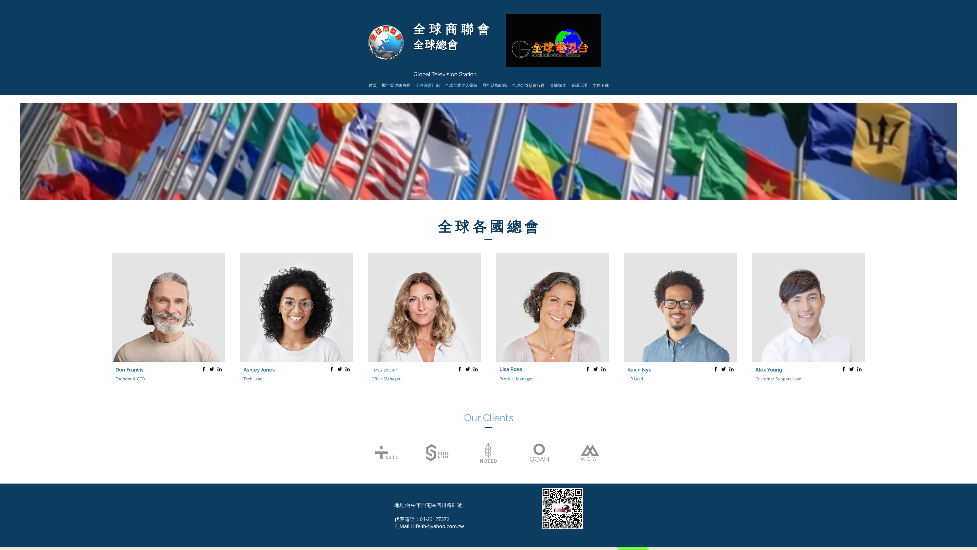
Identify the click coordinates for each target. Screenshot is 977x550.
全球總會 (436, 45)
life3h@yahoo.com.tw (438, 526)
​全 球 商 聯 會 (451, 29)
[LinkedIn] (220, 369)
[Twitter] (212, 369)
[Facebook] (204, 369)
